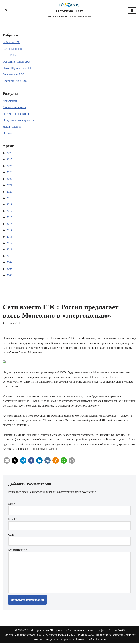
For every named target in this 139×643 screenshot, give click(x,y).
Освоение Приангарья (16, 61)
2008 (9, 268)
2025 (9, 159)
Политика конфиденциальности (116, 634)
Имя (12, 503)
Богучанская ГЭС (13, 74)
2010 (9, 256)
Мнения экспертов (14, 107)
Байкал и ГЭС (11, 42)
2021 (9, 185)
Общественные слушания (18, 120)
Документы (10, 101)
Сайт (11, 534)
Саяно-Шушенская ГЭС (17, 68)
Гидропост (66, 639)
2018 (9, 204)
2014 (9, 230)
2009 (9, 262)
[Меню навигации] (132, 10)
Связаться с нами (82, 630)
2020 (9, 191)
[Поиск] (6, 10)
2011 (9, 249)
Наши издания (12, 126)
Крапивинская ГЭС (15, 81)
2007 (9, 275)
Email (12, 519)
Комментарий (17, 550)
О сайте (7, 133)
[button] (7, 460)
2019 (9, 198)
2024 (9, 166)
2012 (9, 243)
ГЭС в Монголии (13, 48)
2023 (9, 172)
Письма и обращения (16, 113)
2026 (9, 153)
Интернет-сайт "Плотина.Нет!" (50, 630)
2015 (9, 223)
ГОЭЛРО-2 (9, 55)
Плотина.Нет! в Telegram (90, 639)
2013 (9, 236)
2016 (9, 217)
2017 (9, 211)
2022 (9, 178)
